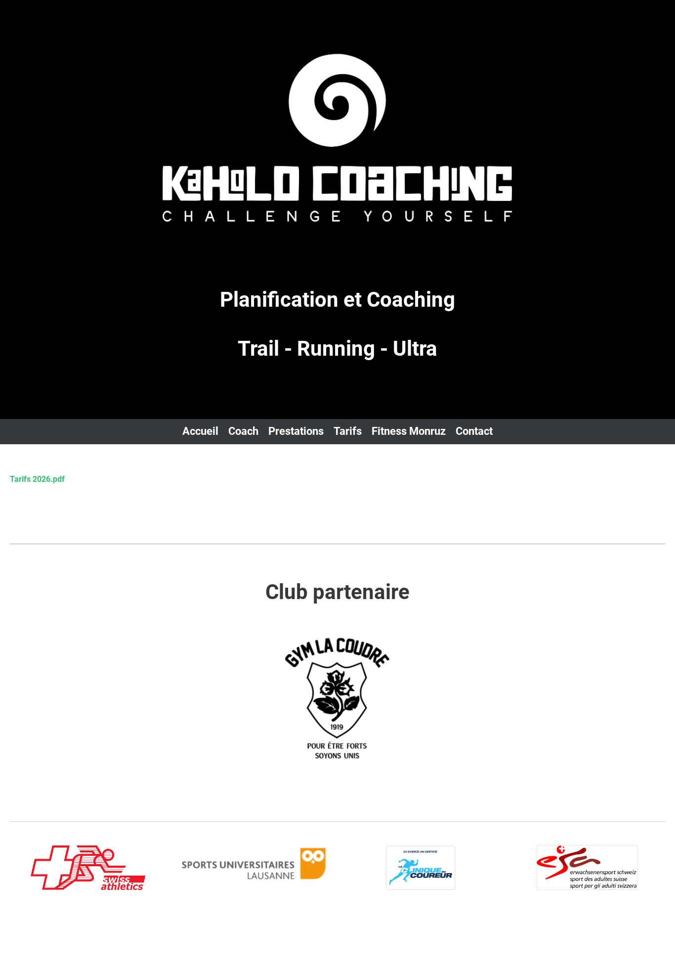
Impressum (554, 928)
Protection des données (624, 928)
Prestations (296, 431)
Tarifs (348, 431)
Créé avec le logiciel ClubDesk (52, 939)
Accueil (200, 431)
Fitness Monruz (409, 431)
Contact (474, 431)
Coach (243, 431)
